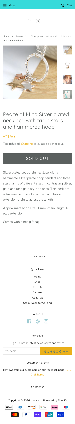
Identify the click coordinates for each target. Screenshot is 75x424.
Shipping (27, 144)
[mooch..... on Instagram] (46, 322)
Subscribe (56, 351)
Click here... (37, 374)
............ (68, 370)
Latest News (37, 256)
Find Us (37, 287)
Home (6, 36)
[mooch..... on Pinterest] (37, 322)
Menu (12, 5)
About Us (37, 298)
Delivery (38, 292)
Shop (37, 282)
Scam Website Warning (37, 303)
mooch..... (37, 20)
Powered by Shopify (55, 400)
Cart (69, 5)
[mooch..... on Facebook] (29, 322)
